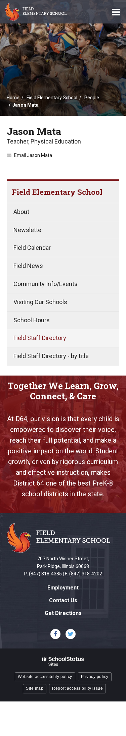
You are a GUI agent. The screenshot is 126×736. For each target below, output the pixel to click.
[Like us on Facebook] (55, 634)
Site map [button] (34, 688)
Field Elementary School (52, 97)
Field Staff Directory (39, 337)
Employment (63, 587)
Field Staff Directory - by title (51, 355)
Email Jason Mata (33, 155)
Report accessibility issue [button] (77, 688)
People (91, 97)
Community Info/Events (45, 283)
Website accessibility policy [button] (45, 676)
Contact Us (63, 600)
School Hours (31, 320)
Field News (28, 265)
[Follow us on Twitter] (71, 634)
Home (13, 97)
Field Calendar (32, 247)
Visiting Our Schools (40, 301)
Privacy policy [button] (95, 676)
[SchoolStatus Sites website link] (63, 661)
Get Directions (63, 613)
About (21, 211)
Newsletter (28, 229)
